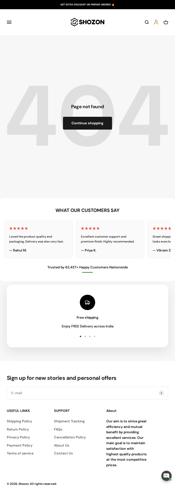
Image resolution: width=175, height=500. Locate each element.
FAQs (58, 429)
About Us (61, 445)
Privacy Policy (18, 437)
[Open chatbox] (166, 476)
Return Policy (18, 429)
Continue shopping (87, 123)
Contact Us (63, 453)
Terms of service (20, 453)
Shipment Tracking (69, 421)
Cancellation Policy (70, 437)
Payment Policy (19, 445)
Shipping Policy (19, 421)
